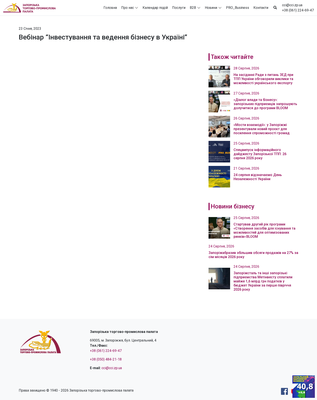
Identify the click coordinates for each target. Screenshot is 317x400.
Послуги (178, 8)
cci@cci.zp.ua (292, 5)
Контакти (260, 8)
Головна (110, 8)
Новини (211, 8)
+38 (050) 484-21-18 (106, 359)
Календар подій (155, 8)
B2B (193, 8)
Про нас (127, 8)
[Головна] (31, 7)
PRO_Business (237, 8)
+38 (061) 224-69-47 (298, 10)
